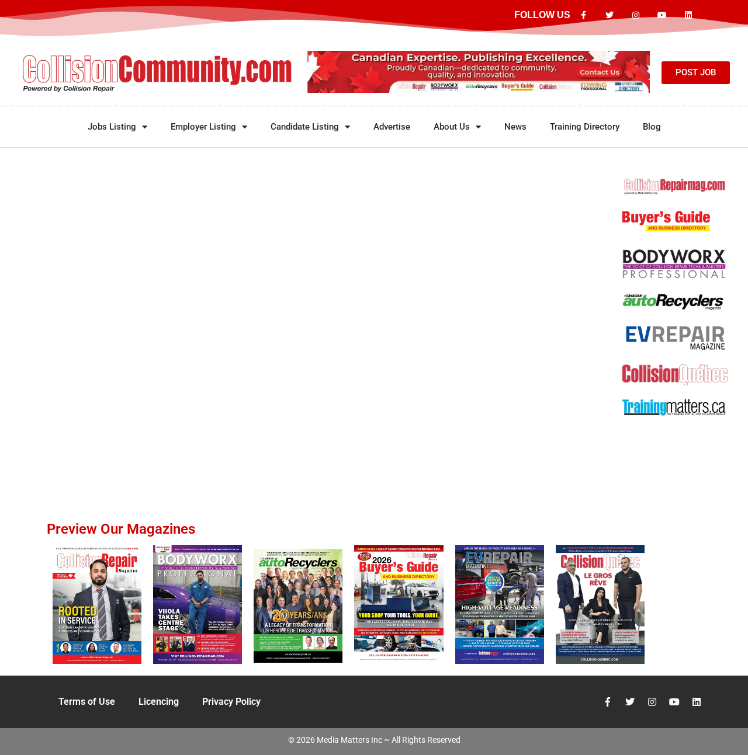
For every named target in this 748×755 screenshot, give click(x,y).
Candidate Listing (305, 126)
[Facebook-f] (583, 15)
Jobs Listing (112, 126)
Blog (652, 126)
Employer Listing (203, 126)
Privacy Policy (231, 701)
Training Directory (584, 126)
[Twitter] (610, 15)
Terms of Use (86, 701)
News (515, 126)
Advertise (391, 126)
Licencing (158, 701)
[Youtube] (662, 15)
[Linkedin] (688, 15)
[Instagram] (636, 15)
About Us (452, 126)
